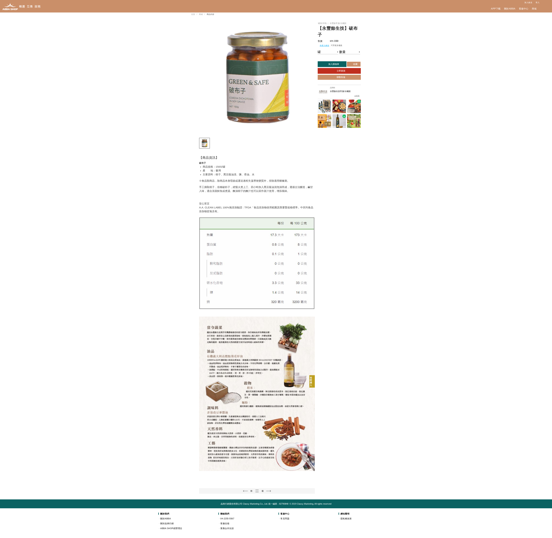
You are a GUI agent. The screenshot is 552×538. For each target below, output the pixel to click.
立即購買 (340, 71)
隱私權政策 (346, 518)
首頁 (193, 14)
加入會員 (528, 2)
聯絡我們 (224, 514)
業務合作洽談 (227, 528)
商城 (534, 9)
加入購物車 (333, 64)
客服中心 (523, 9)
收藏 (355, 64)
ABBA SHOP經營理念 (171, 528)
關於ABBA (509, 9)
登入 (537, 2)
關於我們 (164, 514)
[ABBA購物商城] (21, 6)
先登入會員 (324, 45)
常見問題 (284, 518)
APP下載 (496, 9)
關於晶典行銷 (167, 523)
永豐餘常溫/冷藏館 (338, 23)
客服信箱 (224, 523)
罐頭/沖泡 (322, 23)
